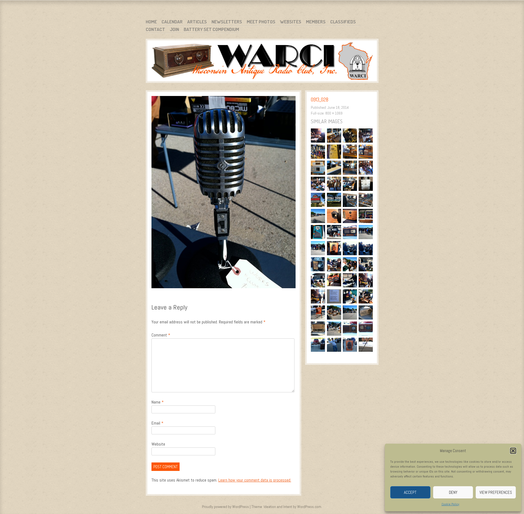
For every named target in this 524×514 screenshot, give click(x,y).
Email (157, 423)
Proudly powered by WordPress (225, 506)
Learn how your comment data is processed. (254, 480)
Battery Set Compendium (211, 29)
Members (316, 22)
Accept (410, 492)
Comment (160, 335)
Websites (290, 22)
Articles (197, 22)
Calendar (172, 22)
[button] (513, 450)
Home (151, 22)
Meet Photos (261, 22)
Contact (155, 29)
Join (174, 29)
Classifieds (343, 22)
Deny (453, 492)
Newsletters (227, 22)
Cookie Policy (450, 504)
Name (157, 402)
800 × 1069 (334, 113)
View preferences (496, 492)
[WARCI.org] (262, 62)
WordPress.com (309, 506)
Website (158, 444)
